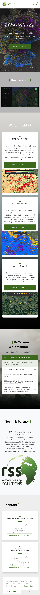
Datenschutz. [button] (29, 586)
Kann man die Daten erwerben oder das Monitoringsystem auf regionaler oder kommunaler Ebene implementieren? (17, 389)
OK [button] (30, 591)
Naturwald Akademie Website (20, 535)
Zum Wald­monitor (20, 165)
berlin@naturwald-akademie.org (20, 565)
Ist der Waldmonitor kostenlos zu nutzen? (18, 357)
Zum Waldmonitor (20, 46)
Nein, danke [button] (11, 591)
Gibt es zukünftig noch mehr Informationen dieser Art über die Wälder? (18, 382)
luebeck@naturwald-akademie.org (20, 533)
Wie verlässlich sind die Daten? (14, 369)
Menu (34, 4)
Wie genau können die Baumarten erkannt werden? (18, 375)
